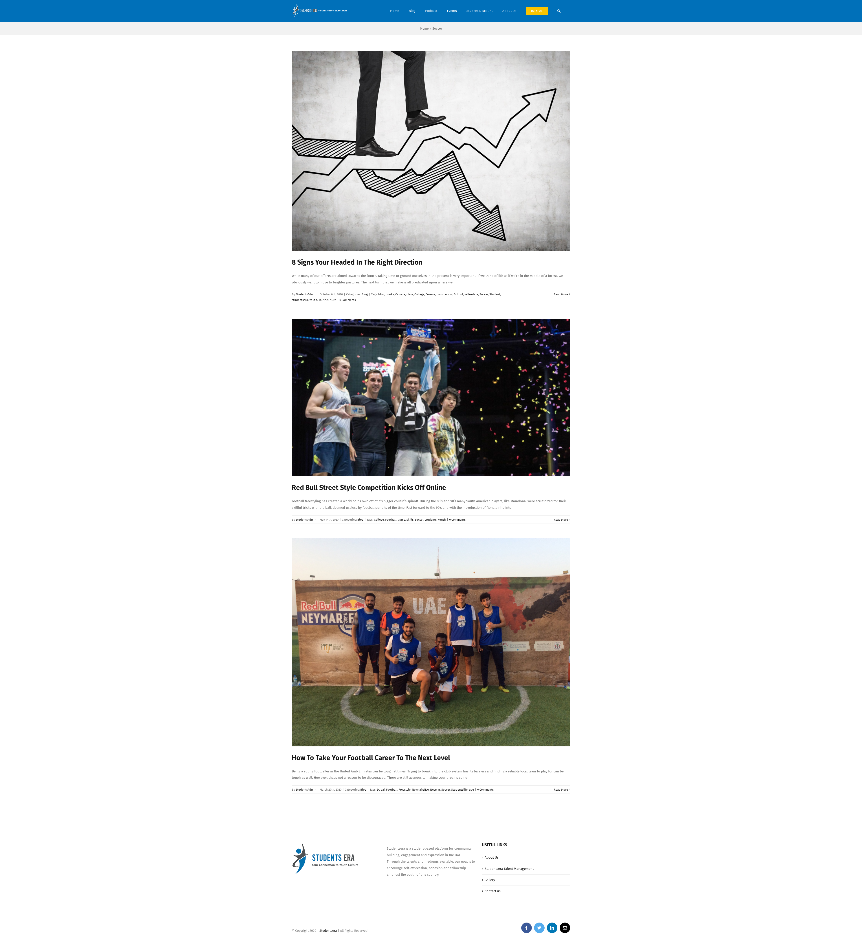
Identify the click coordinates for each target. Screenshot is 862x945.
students (431, 519)
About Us (492, 857)
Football (390, 519)
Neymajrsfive (420, 789)
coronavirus (445, 294)
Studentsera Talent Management (509, 869)
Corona (430, 294)
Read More (561, 294)
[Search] (559, 11)
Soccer (483, 294)
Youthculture (327, 300)
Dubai (381, 789)
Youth (313, 300)
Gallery (490, 880)
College (419, 294)
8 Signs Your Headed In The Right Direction (357, 262)
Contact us (493, 891)
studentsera (300, 300)
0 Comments (347, 300)
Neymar (435, 789)
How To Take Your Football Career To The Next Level (371, 758)
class (410, 294)
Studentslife (459, 789)
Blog (365, 294)
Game (401, 519)
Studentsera (328, 931)
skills (410, 519)
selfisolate (471, 294)
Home (424, 29)
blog (381, 294)
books (390, 294)
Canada (400, 294)
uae (471, 789)
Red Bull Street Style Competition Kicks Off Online (369, 488)
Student (494, 294)
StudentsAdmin (306, 294)
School (458, 294)
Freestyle (405, 789)
